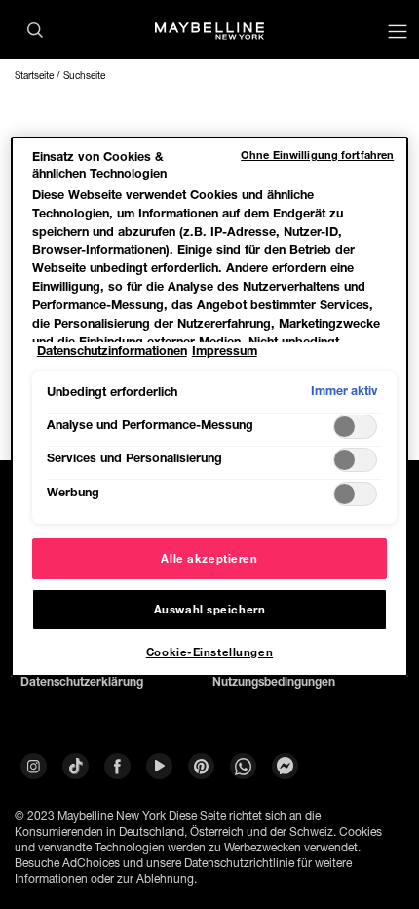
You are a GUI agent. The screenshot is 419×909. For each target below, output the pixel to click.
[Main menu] (397, 33)
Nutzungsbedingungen (273, 682)
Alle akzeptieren (209, 558)
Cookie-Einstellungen (209, 652)
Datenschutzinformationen (112, 350)
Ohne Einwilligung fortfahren (317, 154)
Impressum (224, 350)
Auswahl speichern (210, 609)
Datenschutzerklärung (81, 682)
